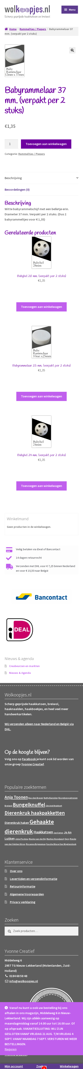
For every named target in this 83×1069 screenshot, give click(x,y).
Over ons (16, 871)
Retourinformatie (22, 886)
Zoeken (41, 1066)
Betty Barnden (51, 798)
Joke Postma (21, 839)
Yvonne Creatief (32, 764)
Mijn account (14, 1066)
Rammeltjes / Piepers (33, 29)
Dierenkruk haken (17, 823)
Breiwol (8, 805)
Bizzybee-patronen (68, 798)
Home (13, 29)
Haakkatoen (43, 832)
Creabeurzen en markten (24, 666)
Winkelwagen (69, 1066)
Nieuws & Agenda (20, 673)
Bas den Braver (35, 798)
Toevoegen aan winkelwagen (46, 144)
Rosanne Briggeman (36, 844)
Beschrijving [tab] (13, 178)
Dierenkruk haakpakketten (35, 813)
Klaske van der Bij (37, 839)
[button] (72, 50)
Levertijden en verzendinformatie (33, 879)
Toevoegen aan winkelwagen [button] (41, 307)
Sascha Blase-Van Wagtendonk (61, 844)
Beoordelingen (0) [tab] (17, 189)
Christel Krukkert (54, 805)
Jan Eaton (58, 832)
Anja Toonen (16, 797)
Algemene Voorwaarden (27, 894)
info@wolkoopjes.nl (23, 981)
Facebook (29, 759)
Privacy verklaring (22, 902)
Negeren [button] (11, 1049)
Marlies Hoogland (55, 839)
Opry (66, 839)
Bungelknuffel (29, 804)
